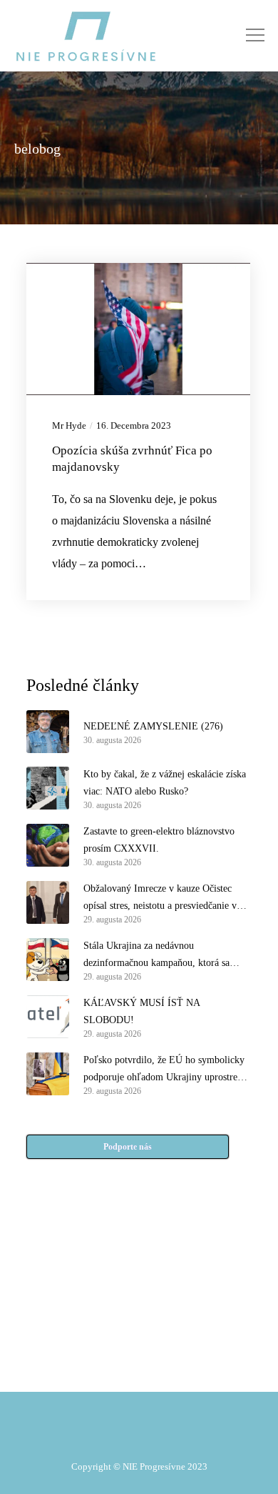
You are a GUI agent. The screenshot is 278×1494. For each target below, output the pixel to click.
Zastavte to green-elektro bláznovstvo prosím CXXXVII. (159, 840)
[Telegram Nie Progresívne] (170, 1298)
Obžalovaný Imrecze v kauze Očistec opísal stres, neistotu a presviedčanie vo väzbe (162, 899)
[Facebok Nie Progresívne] (107, 1298)
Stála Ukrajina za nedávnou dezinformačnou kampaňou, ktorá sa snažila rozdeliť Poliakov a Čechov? (156, 956)
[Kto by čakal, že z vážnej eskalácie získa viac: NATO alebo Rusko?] (47, 788)
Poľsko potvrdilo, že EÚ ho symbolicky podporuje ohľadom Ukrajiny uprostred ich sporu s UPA (163, 1070)
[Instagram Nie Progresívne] (107, 1334)
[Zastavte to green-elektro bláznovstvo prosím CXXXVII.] (47, 845)
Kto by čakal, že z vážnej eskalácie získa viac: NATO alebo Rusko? (164, 783)
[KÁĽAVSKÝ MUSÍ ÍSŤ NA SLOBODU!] (47, 1017)
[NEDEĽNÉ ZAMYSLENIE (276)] (47, 731)
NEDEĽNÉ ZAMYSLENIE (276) (153, 726)
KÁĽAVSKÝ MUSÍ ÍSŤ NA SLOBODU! (141, 1011)
